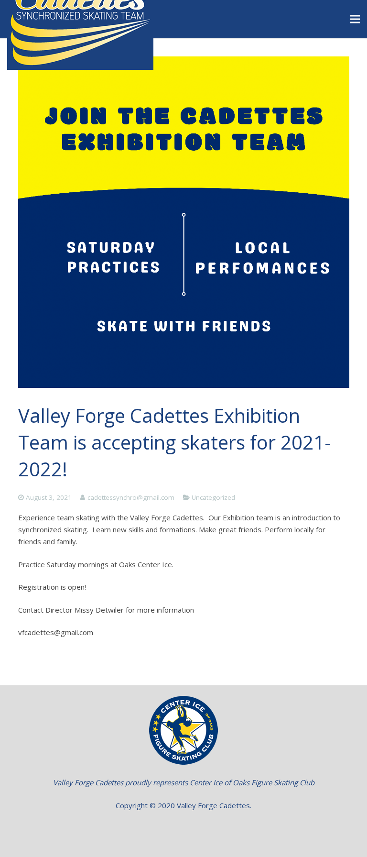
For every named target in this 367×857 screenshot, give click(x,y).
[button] (183, 828)
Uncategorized (213, 497)
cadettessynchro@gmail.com (130, 497)
